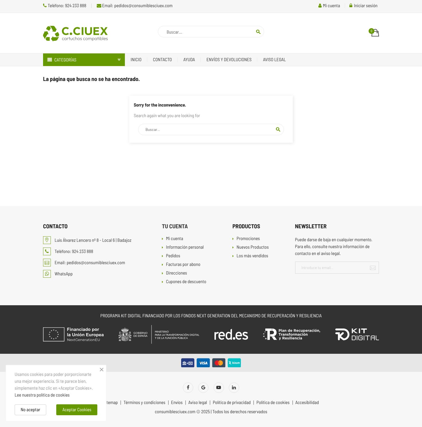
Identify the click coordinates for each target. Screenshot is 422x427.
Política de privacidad (232, 402)
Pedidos (173, 256)
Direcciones (176, 273)
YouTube (219, 387)
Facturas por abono (183, 264)
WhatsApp (63, 274)
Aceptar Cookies (76, 409)
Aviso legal (274, 59)
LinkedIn (234, 387)
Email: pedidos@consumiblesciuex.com (137, 5)
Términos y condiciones (144, 402)
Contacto (162, 59)
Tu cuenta (175, 226)
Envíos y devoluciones (228, 59)
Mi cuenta (174, 238)
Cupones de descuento (186, 281)
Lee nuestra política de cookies (42, 395)
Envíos (177, 402)
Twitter (203, 387)
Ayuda (189, 59)
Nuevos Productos (253, 247)
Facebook (188, 387)
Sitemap (110, 402)
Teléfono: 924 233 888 (66, 5)
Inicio (136, 59)
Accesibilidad (307, 402)
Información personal (185, 247)
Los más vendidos (252, 256)
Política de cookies (272, 402)
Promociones (248, 238)
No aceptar (30, 409)
